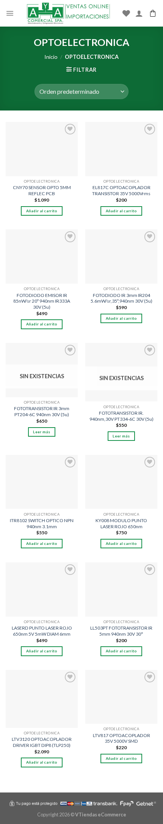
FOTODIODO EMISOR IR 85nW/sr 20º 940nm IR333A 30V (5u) (41, 301)
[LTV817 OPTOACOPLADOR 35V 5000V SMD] (121, 697)
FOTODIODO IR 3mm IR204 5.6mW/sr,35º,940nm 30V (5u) (121, 298)
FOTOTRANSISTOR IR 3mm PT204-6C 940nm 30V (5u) (41, 411)
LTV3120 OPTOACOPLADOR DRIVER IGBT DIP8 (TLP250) (42, 742)
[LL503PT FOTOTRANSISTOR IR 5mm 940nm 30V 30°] (121, 589)
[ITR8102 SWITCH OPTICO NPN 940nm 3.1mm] (42, 482)
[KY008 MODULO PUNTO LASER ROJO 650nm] (121, 482)
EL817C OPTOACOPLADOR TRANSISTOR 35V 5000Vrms (121, 190)
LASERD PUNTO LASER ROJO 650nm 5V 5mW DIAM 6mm (42, 631)
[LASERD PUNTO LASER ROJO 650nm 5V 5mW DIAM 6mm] (42, 589)
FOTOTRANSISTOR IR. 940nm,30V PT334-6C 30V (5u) (121, 416)
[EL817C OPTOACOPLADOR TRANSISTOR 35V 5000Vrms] (121, 149)
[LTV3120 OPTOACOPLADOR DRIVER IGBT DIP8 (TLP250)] (42, 699)
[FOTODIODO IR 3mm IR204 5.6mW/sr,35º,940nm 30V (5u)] (121, 256)
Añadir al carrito (42, 210)
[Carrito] (152, 13)
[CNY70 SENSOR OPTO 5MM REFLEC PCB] (42, 149)
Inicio (51, 57)
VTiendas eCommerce (100, 814)
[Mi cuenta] (139, 13)
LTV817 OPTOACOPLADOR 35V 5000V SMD (121, 738)
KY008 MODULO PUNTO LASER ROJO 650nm (121, 523)
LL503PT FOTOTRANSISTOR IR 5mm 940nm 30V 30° (121, 631)
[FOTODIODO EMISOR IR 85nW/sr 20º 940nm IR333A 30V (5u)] (42, 256)
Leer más (41, 431)
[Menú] (10, 13)
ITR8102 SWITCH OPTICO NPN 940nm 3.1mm (42, 523)
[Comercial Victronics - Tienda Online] (68, 13)
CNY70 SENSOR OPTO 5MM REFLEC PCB (42, 190)
